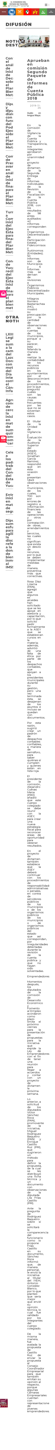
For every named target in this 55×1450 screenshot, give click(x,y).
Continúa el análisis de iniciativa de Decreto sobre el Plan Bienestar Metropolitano (9, 76)
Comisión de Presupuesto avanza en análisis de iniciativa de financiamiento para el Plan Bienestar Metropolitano (9, 179)
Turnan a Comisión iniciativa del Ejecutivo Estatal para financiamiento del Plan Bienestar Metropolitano (9, 232)
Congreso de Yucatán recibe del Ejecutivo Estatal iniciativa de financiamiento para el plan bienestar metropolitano (9, 284)
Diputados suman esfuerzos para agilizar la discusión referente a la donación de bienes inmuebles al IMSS (9, 543)
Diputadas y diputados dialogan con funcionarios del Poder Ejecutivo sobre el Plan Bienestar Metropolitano (9, 125)
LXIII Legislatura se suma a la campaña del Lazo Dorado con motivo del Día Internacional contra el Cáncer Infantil (9, 362)
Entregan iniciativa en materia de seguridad (9, 503)
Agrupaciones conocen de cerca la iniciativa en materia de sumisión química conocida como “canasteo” (9, 421)
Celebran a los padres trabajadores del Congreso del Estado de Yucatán (9, 469)
